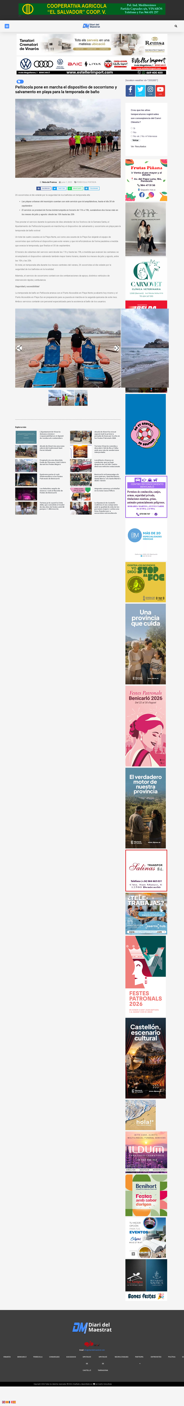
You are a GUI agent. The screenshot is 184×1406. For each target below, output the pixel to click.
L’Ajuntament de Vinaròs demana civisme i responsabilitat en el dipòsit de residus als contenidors (51, 435)
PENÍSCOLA (82, 182)
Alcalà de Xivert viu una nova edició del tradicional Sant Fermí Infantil (52, 448)
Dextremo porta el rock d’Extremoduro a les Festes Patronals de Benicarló (51, 476)
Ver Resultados (138, 146)
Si (134, 128)
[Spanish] (14, 1401)
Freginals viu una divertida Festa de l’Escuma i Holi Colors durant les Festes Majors (53, 462)
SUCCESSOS (71, 1357)
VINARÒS (7, 1357)
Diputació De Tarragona (103, 1363)
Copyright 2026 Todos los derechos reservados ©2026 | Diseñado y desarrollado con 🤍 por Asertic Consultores (73, 1384)
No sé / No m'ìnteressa (145, 136)
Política (171, 1357)
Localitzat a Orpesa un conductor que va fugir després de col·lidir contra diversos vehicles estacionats (107, 463)
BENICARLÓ (22, 1357)
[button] (7, 26)
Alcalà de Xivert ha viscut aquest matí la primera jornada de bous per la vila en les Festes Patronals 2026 (107, 435)
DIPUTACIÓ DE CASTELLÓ (87, 1363)
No (134, 132)
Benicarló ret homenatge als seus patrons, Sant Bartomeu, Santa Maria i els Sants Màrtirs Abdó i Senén (107, 477)
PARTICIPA (139, 1357)
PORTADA (92, 182)
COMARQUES (54, 1357)
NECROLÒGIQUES (121, 1357)
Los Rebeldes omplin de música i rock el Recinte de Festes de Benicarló (51, 491)
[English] (4, 1401)
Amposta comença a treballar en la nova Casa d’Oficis (107, 490)
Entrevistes (156, 1357)
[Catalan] (7, 1401)
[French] (11, 1401)
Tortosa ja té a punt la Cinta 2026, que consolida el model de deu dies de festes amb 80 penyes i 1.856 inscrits (52, 506)
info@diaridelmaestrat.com (94, 1350)
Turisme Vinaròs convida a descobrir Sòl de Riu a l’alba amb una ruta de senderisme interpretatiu (106, 449)
